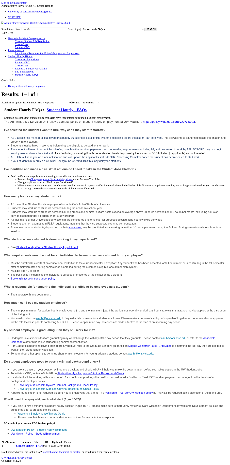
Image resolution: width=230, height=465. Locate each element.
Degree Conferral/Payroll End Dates (149, 346)
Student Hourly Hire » (20, 56)
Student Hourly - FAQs (67, 110)
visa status (75, 227)
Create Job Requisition (27, 59)
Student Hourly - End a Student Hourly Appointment (47, 247)
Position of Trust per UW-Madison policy (129, 393)
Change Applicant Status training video (51, 179)
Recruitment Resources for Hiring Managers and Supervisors (47, 53)
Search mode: (30, 102)
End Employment (24, 71)
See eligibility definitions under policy (33, 278)
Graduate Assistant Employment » (26, 38)
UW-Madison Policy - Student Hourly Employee (39, 430)
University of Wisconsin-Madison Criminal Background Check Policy (58, 389)
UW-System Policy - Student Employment (35, 433)
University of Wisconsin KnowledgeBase (30, 11)
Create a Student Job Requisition (32, 41)
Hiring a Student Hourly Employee (26, 86)
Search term (7, 29)
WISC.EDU (14, 17)
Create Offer (21, 44)
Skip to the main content (14, 2)
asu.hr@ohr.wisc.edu (48, 318)
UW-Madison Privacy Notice (16, 457)
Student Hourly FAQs (26, 74)
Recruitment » (16, 50)
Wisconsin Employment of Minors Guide (41, 413)
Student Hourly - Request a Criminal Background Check (90, 373)
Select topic (74, 29)
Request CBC (22, 47)
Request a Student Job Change (31, 68)
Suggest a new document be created (61, 452)
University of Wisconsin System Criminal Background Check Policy (57, 385)
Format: (76, 102)
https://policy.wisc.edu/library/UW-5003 (169, 121)
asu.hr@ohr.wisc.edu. (141, 353)
